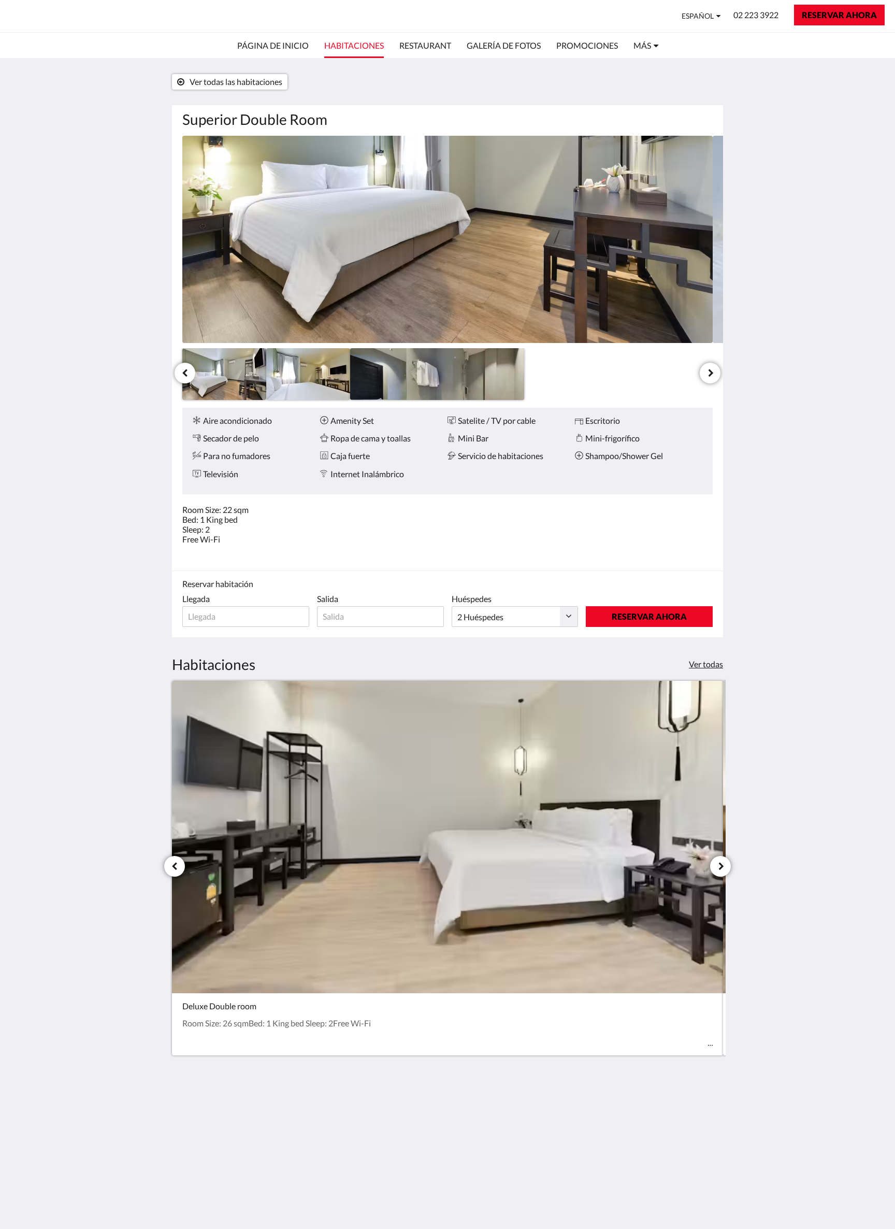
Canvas (699, 1199)
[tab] (402, 1094)
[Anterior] (185, 373)
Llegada (196, 599)
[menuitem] (273, 46)
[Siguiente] (710, 373)
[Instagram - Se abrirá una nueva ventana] (702, 1117)
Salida (327, 599)
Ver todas (706, 664)
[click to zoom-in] (447, 239)
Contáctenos (386, 1111)
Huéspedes (472, 599)
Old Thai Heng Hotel (78, 15)
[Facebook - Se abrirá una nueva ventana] (673, 1117)
